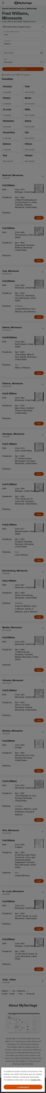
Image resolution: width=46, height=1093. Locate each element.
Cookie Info (36, 1079)
